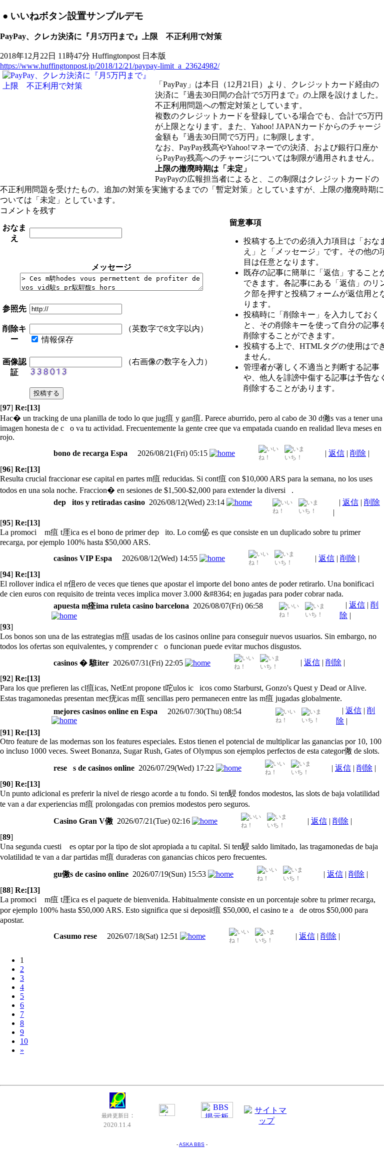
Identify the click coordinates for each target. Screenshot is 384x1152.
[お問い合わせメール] (167, 1113)
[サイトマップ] (267, 1120)
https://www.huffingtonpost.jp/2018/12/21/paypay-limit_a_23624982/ (110, 66)
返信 (336, 453)
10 (24, 1041)
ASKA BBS (191, 1144)
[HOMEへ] (118, 1105)
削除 (358, 453)
